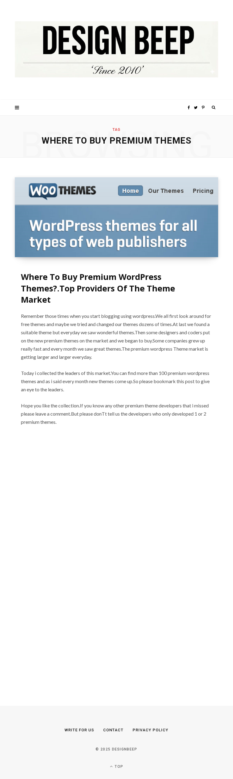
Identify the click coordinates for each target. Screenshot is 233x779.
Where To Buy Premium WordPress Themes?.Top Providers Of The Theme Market (98, 288)
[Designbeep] (116, 50)
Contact (113, 730)
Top (118, 766)
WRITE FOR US (79, 730)
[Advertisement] (60, 567)
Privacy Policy (150, 730)
